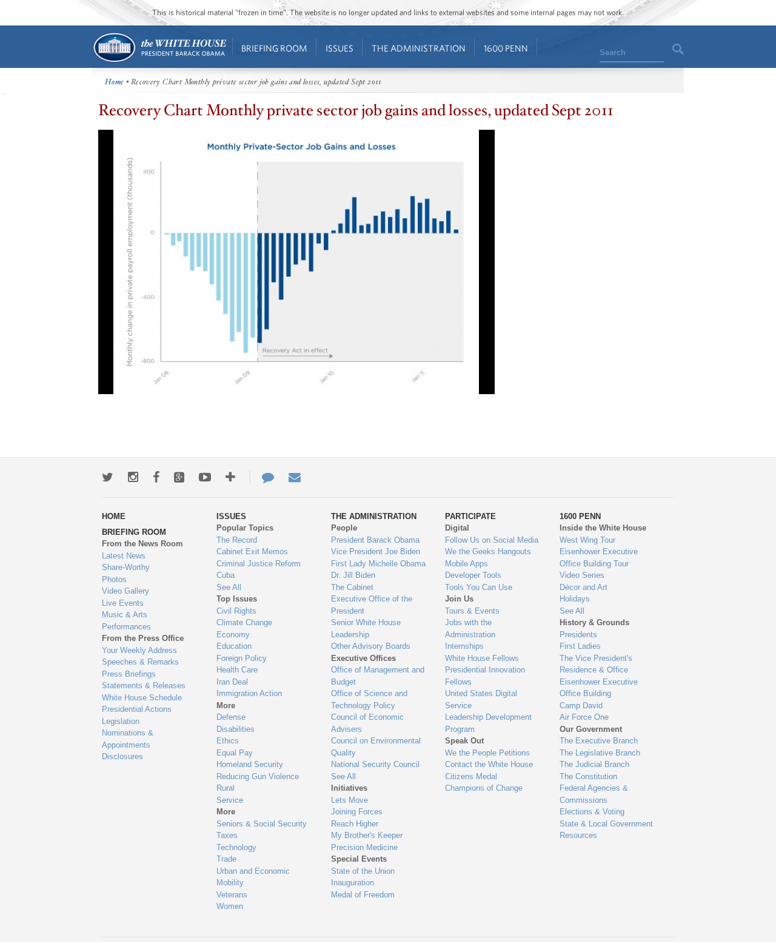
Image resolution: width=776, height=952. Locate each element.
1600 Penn (506, 48)
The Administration (419, 48)
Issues (339, 48)
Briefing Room (274, 48)
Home (159, 48)
